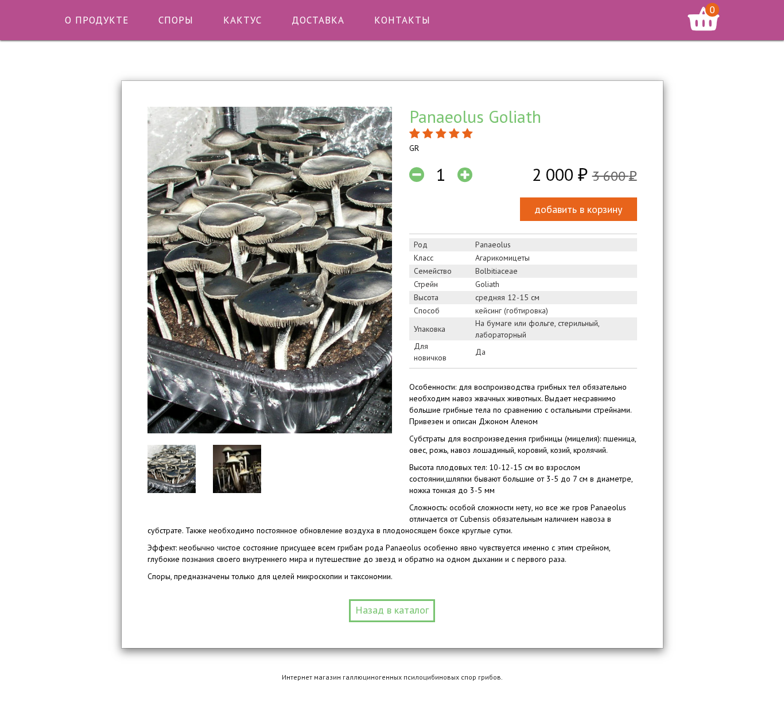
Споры (175, 20)
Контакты (402, 20)
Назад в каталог (392, 609)
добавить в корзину (578, 209)
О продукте (97, 20)
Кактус (242, 20)
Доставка (318, 20)
